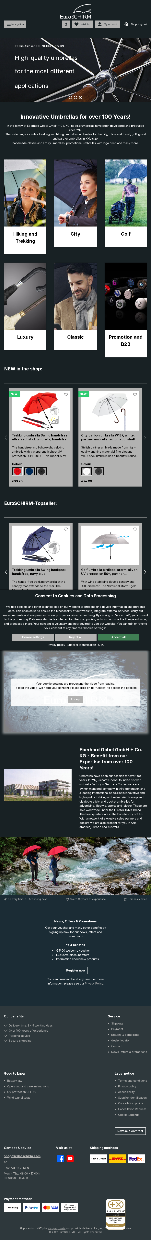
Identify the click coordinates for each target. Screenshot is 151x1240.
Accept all (118, 637)
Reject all (75, 637)
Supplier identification (82, 644)
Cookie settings (33, 637)
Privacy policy (56, 644)
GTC (101, 644)
